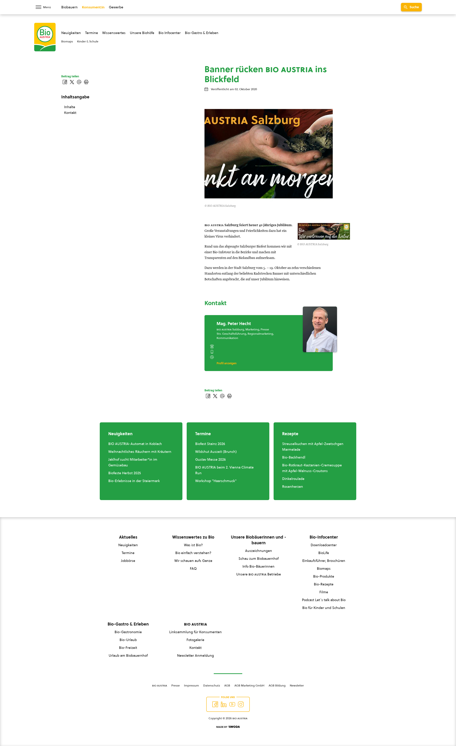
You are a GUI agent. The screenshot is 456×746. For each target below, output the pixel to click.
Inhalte (69, 107)
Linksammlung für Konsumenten (195, 632)
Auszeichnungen (258, 550)
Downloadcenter (324, 545)
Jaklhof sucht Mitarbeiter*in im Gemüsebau (132, 462)
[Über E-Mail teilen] (222, 396)
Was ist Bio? (193, 545)
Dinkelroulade (293, 478)
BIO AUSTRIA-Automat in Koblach (135, 443)
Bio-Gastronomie (128, 632)
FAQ (193, 568)
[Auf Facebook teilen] (208, 396)
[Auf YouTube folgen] (232, 704)
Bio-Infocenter (324, 537)
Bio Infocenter (170, 32)
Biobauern (69, 7)
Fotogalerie (195, 639)
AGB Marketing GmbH (249, 685)
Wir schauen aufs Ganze (193, 560)
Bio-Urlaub (128, 639)
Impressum (191, 685)
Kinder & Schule (87, 41)
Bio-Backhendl (293, 457)
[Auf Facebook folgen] (215, 704)
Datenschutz (211, 685)
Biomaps (67, 41)
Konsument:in (93, 7)
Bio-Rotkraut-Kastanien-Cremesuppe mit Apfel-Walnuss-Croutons (312, 468)
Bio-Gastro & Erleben (201, 32)
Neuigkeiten (71, 32)
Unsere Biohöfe (142, 32)
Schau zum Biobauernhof (259, 558)
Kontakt (70, 112)
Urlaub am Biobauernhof (128, 655)
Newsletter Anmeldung (195, 655)
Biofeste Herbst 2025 (124, 473)
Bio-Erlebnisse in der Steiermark (134, 481)
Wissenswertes (114, 32)
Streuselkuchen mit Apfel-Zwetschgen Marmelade (312, 446)
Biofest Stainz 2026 (210, 443)
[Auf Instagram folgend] (241, 704)
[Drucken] (229, 396)
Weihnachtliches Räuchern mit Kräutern (139, 451)
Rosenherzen (292, 486)
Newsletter (297, 685)
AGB (227, 685)
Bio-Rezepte (323, 584)
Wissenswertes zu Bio (193, 537)
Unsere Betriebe (258, 574)
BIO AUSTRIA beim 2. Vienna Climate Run (224, 470)
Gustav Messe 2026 (210, 459)
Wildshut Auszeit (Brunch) (216, 451)
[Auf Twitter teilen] (215, 396)
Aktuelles (128, 537)
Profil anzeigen (227, 363)
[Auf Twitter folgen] (223, 704)
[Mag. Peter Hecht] (320, 329)
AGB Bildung (277, 685)
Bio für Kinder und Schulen (323, 607)
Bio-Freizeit (128, 647)
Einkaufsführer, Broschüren (323, 560)
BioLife (323, 553)
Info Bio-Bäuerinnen (258, 566)
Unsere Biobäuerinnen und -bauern (258, 540)
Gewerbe (116, 7)
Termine (91, 32)
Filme (323, 592)
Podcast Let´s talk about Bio (324, 600)
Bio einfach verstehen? (193, 553)
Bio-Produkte (323, 576)
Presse (175, 685)
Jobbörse (128, 560)
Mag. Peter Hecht (234, 323)
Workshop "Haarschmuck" (216, 481)
